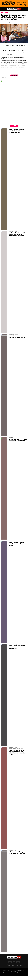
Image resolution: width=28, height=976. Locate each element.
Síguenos (14, 75)
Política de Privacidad (10, 965)
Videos (17, 965)
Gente (21, 965)
